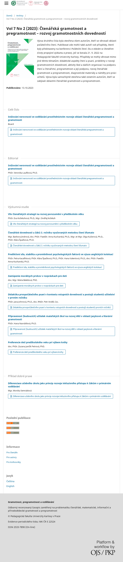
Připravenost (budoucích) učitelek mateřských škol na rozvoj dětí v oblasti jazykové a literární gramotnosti (56, 331)
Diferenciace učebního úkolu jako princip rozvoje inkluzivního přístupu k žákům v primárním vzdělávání (61, 396)
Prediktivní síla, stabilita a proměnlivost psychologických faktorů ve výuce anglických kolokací (60, 254)
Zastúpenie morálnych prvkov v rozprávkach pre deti (37, 275)
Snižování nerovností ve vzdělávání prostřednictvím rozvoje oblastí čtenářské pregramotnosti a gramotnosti (57, 132)
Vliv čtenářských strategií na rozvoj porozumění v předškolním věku (46, 214)
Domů (9, 15)
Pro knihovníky (13, 462)
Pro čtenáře (11, 452)
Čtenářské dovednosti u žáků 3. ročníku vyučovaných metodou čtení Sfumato (51, 232)
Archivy (19, 15)
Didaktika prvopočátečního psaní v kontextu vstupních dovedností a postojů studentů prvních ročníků (61, 307)
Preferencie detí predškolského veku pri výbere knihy (37, 342)
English (10, 486)
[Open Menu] (6, 3)
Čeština (10, 481)
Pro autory (11, 457)
